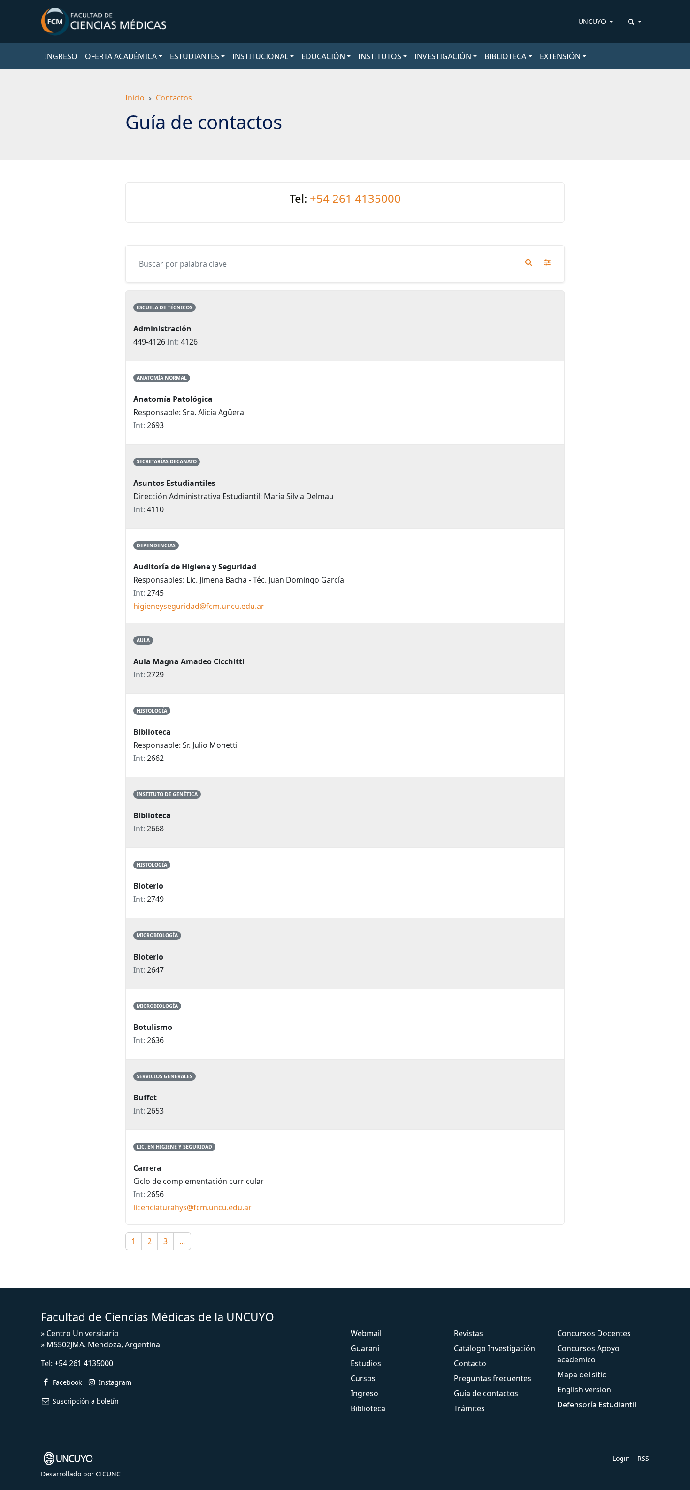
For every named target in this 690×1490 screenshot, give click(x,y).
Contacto (470, 1363)
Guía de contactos (486, 1393)
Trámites (469, 1408)
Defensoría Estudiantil (596, 1404)
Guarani (365, 1348)
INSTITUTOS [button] (379, 56)
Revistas (468, 1333)
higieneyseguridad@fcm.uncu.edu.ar (198, 606)
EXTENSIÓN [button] (560, 56)
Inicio (135, 97)
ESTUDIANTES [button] (194, 56)
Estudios (366, 1363)
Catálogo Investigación (494, 1348)
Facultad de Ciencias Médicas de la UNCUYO (157, 1316)
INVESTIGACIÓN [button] (442, 56)
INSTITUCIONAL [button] (260, 56)
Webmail (366, 1333)
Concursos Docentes (594, 1333)
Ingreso (364, 1393)
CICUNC (108, 1473)
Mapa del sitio (582, 1374)
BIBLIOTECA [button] (505, 56)
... (182, 1241)
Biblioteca (368, 1408)
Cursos (363, 1378)
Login (621, 1458)
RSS (643, 1458)
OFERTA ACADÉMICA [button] (121, 56)
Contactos (174, 97)
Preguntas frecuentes (492, 1378)
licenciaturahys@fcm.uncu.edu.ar (192, 1207)
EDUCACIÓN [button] (323, 56)
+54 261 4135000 (355, 198)
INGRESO (61, 56)
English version (584, 1389)
